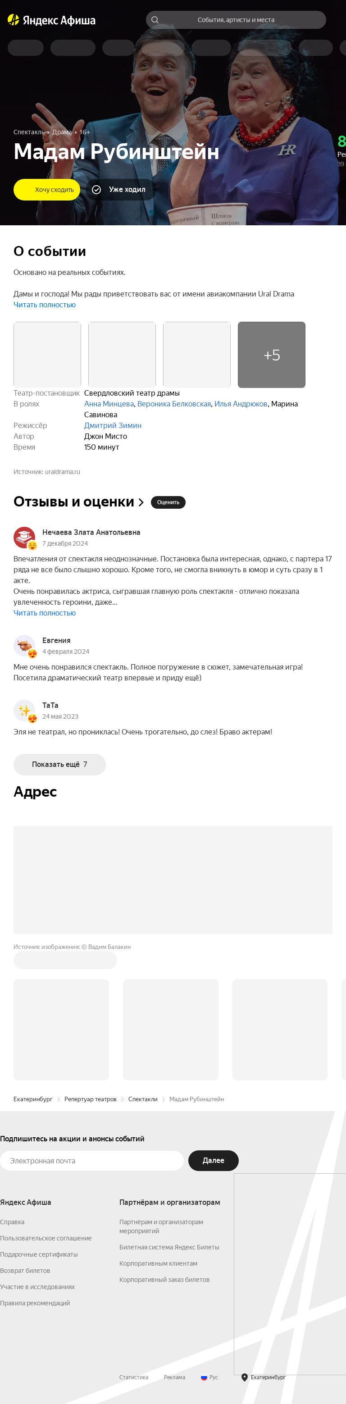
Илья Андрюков (241, 404)
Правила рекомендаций (35, 1303)
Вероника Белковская (174, 404)
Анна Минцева (109, 404)
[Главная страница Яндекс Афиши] (13, 20)
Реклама (174, 1377)
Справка (12, 1222)
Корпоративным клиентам (158, 1263)
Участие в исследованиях (37, 1286)
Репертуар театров (90, 1099)
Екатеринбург (33, 1099)
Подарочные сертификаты (39, 1254)
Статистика (133, 1377)
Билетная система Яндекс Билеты (169, 1247)
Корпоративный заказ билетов (164, 1279)
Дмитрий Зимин (112, 425)
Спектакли (143, 1099)
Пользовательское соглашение (46, 1238)
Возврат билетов (25, 1270)
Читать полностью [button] (45, 305)
